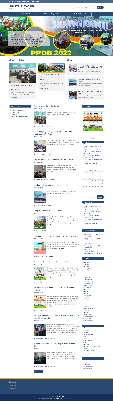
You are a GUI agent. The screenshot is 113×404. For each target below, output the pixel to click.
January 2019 (87, 295)
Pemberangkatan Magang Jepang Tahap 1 (51, 185)
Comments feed (88, 366)
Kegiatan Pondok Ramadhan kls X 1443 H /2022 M (54, 160)
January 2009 (87, 318)
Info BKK (38, 154)
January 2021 (87, 269)
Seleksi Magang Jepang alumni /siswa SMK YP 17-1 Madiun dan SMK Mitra (90, 67)
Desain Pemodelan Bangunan (19, 116)
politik (85, 348)
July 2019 (86, 289)
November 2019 (88, 283)
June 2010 (86, 312)
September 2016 (88, 308)
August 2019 (87, 287)
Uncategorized (39, 179)
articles (86, 332)
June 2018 (86, 300)
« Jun (83, 193)
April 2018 (86, 304)
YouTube (13, 389)
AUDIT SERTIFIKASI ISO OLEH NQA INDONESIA (92, 247)
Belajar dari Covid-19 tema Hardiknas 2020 (51, 262)
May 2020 (86, 273)
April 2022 (86, 267)
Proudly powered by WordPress (47, 398)
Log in (85, 362)
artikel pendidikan (88, 334)
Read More (14, 97)
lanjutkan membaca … (54, 225)
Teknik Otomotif (15, 112)
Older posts (38, 372)
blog (85, 336)
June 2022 (86, 262)
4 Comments (47, 231)
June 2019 (86, 291)
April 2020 (86, 275)
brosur (37, 282)
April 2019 (86, 293)
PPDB (45, 14)
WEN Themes (70, 398)
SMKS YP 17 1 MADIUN (21, 6)
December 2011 (88, 310)
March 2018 (87, 306)
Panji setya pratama (89, 251)
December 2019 (88, 281)
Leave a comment (48, 126)
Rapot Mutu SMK (75, 14)
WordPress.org (88, 368)
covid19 (86, 242)
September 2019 (88, 285)
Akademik (38, 126)
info (85, 342)
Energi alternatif (88, 340)
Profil (36, 14)
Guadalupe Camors (89, 246)
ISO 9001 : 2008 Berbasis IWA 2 (92, 346)
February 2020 (88, 279)
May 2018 (86, 302)
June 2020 (86, 271)
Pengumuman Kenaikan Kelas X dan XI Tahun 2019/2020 (56, 236)
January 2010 (87, 314)
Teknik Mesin (14, 114)
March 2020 (87, 277)
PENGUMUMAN (26, 14)
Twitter (13, 387)
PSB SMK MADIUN (89, 351)
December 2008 (88, 320)
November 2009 (88, 316)
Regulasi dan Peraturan (58, 14)
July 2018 (86, 298)
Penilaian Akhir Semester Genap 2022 (49, 106)
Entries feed (87, 364)
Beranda (14, 14)
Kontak (87, 14)
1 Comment (45, 282)
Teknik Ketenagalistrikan (17, 110)
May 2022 (86, 264)
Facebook (13, 385)
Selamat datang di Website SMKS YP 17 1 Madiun (26, 1)
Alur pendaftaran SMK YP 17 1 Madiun (49, 211)
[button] (90, 138)
